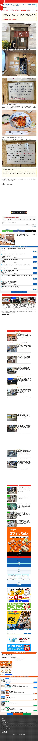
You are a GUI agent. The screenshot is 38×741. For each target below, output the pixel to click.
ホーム (3, 716)
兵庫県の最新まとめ (11, 575)
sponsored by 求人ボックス (24, 246)
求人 (11, 10)
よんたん (8, 314)
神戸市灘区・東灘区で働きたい (15, 246)
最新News (7, 10)
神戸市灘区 (13, 312)
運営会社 (3, 718)
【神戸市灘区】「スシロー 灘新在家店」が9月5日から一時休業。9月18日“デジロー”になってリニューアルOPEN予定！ (24, 497)
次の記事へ (30, 229)
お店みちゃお (23, 10)
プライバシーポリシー (5, 726)
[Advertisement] (19, 323)
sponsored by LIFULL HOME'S (24, 676)
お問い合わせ (4, 724)
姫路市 (28, 578)
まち (27, 10)
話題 (29, 10)
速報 (36, 10)
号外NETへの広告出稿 (5, 722)
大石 (4, 312)
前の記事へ (8, 229)
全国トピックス (3, 10)
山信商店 (7, 312)
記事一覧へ (19, 229)
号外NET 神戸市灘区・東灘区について (7, 728)
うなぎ (3, 312)
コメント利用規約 (34, 226)
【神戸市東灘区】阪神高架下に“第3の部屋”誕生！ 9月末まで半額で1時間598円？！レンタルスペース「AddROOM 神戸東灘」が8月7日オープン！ (24, 453)
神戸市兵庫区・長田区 (25, 575)
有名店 (10, 312)
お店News (18, 10)
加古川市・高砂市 (19, 578)
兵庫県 (9, 7)
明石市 (25, 578)
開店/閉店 (14, 10)
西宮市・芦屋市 (10, 578)
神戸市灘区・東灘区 (18, 575)
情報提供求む (4, 720)
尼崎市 (15, 578)
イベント (33, 10)
